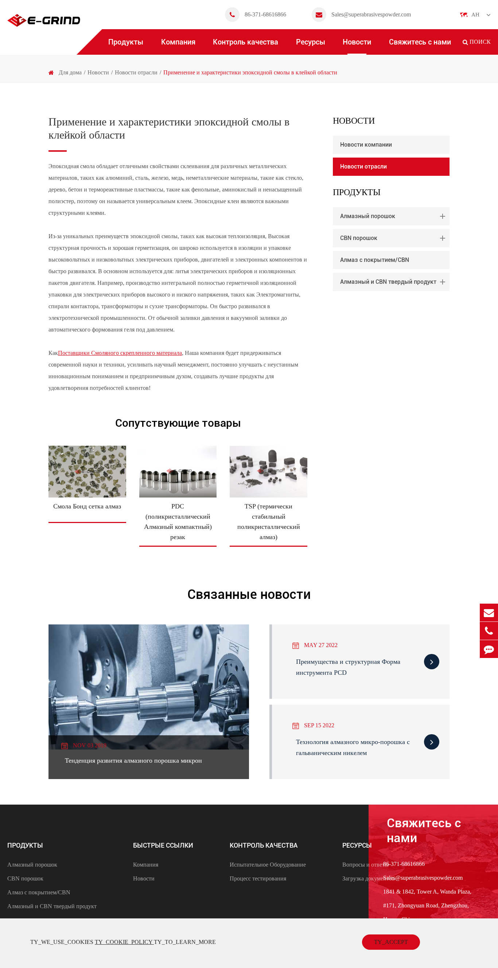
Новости (357, 42)
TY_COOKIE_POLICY (124, 942)
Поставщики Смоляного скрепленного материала (120, 353)
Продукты (125, 42)
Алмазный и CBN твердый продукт (388, 281)
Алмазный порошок (367, 216)
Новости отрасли (136, 72)
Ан (475, 15)
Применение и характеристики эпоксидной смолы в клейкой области (250, 72)
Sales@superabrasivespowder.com (371, 14)
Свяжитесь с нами (420, 42)
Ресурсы (310, 42)
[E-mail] (489, 613)
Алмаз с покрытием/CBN (374, 259)
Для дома (70, 72)
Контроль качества (245, 42)
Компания (178, 42)
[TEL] (489, 631)
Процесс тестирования (258, 878)
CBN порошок (358, 238)
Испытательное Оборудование (268, 864)
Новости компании (366, 144)
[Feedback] (489, 649)
